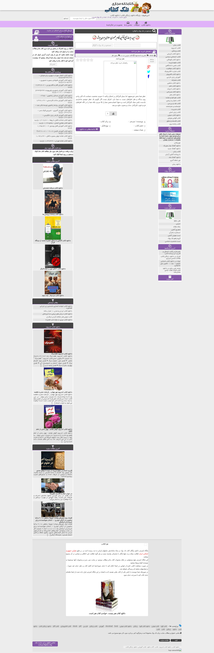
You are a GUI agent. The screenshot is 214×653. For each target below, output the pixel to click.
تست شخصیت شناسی (172, 241)
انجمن (178, 224)
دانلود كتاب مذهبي (173, 83)
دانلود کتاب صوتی (125, 626)
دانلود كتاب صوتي (174, 115)
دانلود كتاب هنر (174, 95)
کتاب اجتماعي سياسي (173, 57)
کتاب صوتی (155, 626)
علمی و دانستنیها (140, 56)
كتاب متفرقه (176, 80)
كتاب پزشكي (176, 51)
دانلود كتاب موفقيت (173, 69)
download (109, 626)
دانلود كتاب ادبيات (173, 89)
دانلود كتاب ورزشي (173, 92)
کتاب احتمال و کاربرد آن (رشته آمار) (171, 253)
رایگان (135, 626)
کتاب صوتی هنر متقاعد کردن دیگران (59, 317)
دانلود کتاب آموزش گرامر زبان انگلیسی (58, 115)
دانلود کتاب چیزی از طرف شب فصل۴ (59, 320)
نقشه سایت (164, 640)
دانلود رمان (176, 164)
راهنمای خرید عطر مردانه (142, 52)
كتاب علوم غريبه (174, 63)
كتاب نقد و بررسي (174, 104)
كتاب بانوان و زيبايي (173, 101)
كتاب (158, 629)
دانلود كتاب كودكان (173, 60)
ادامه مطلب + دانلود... (87, 129)
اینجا (116, 566)
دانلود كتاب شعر (174, 86)
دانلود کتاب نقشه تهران (63, 141)
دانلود (175, 629)
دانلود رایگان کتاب (45, 626)
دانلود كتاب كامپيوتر (173, 74)
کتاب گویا (164, 626)
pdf (80, 626)
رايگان (169, 629)
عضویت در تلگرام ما (114, 25)
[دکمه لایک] (113, 113)
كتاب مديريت (175, 109)
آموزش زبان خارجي (173, 77)
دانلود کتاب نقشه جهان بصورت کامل (59, 136)
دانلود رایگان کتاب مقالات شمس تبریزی (170, 257)
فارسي (85, 626)
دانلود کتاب (145, 25)
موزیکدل (177, 143)
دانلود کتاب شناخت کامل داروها (61, 120)
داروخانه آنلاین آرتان (172, 155)
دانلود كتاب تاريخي (173, 54)
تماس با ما (128, 25)
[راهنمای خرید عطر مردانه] (149, 67)
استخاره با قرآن (174, 233)
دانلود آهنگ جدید (174, 149)
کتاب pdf (56, 626)
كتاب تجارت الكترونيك (172, 71)
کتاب (163, 629)
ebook (75, 626)
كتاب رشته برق (174, 124)
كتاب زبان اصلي (174, 112)
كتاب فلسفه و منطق (173, 121)
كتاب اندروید (175, 48)
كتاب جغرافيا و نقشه (173, 98)
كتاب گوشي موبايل (174, 118)
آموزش (101, 626)
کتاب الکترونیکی (66, 626)
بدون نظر (114, 56)
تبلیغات (137, 25)
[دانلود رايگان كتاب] (170, 43)
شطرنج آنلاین (175, 230)
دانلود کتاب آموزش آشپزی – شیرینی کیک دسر (55, 111)
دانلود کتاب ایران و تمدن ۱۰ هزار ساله (58, 311)
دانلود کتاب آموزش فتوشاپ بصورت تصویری (56, 80)
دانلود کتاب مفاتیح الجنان (63, 123)
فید (176, 640)
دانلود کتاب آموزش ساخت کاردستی (59, 100)
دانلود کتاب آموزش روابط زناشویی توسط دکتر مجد (54, 105)
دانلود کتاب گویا (144, 626)
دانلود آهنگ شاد (174, 157)
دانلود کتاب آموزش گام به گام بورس (59, 85)
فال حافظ (177, 221)
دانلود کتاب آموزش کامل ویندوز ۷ (60, 126)
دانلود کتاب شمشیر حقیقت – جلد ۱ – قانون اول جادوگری (170, 263)
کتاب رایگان (93, 626)
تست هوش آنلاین (174, 236)
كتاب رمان (176, 45)
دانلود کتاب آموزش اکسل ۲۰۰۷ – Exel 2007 (54, 131)
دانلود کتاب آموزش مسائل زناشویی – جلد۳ (56, 96)
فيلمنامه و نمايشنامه (173, 106)
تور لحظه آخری (175, 160)
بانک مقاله (176, 227)
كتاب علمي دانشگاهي (173, 66)
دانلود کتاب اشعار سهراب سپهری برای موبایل (56, 76)
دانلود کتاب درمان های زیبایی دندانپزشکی (57, 314)
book (116, 626)
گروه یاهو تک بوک (174, 238)
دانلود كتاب (121, 613)
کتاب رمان (176, 152)
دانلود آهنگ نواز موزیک (171, 146)
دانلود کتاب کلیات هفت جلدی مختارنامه (171, 270)
